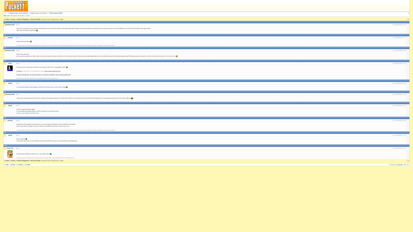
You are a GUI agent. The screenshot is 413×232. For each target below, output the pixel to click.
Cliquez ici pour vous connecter (19, 13)
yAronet (400, 164)
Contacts (20, 164)
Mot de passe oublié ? (56, 13)
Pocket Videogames (23, 161)
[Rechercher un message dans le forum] (408, 13)
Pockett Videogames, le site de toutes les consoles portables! (35, 75)
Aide (7, 164)
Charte (13, 164)
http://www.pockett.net (63, 75)
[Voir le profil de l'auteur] (18, 25)
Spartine (19, 71)
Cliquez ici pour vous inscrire (39, 13)
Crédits (28, 164)
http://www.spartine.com (52, 71)
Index (7, 161)
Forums (13, 161)
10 (6, 146)
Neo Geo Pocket (35, 161)
